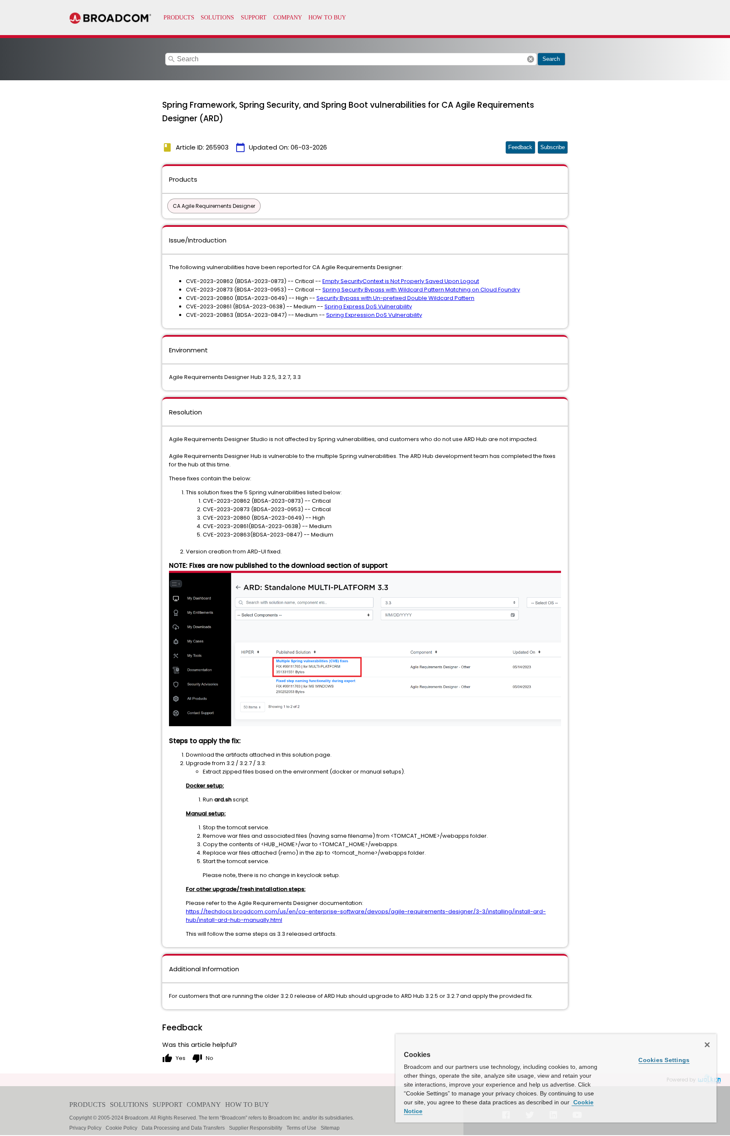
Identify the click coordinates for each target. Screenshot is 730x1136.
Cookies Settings (663, 1060)
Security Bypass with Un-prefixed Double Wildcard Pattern (395, 298)
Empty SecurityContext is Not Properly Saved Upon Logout (400, 281)
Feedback (520, 147)
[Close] (707, 1044)
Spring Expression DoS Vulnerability (374, 315)
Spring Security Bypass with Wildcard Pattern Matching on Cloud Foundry (421, 290)
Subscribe (552, 147)
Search (551, 59)
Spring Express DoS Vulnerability (368, 306)
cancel (530, 59)
